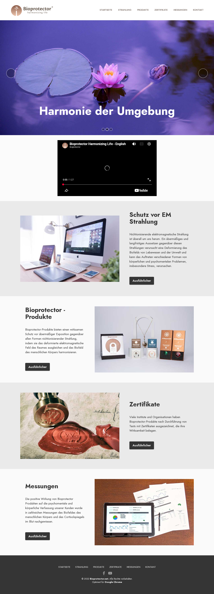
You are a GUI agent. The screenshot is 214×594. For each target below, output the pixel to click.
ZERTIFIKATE (161, 9)
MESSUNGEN (180, 9)
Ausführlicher (142, 280)
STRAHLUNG (124, 9)
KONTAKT (198, 9)
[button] (11, 73)
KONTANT (150, 567)
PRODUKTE (143, 9)
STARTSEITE (106, 9)
